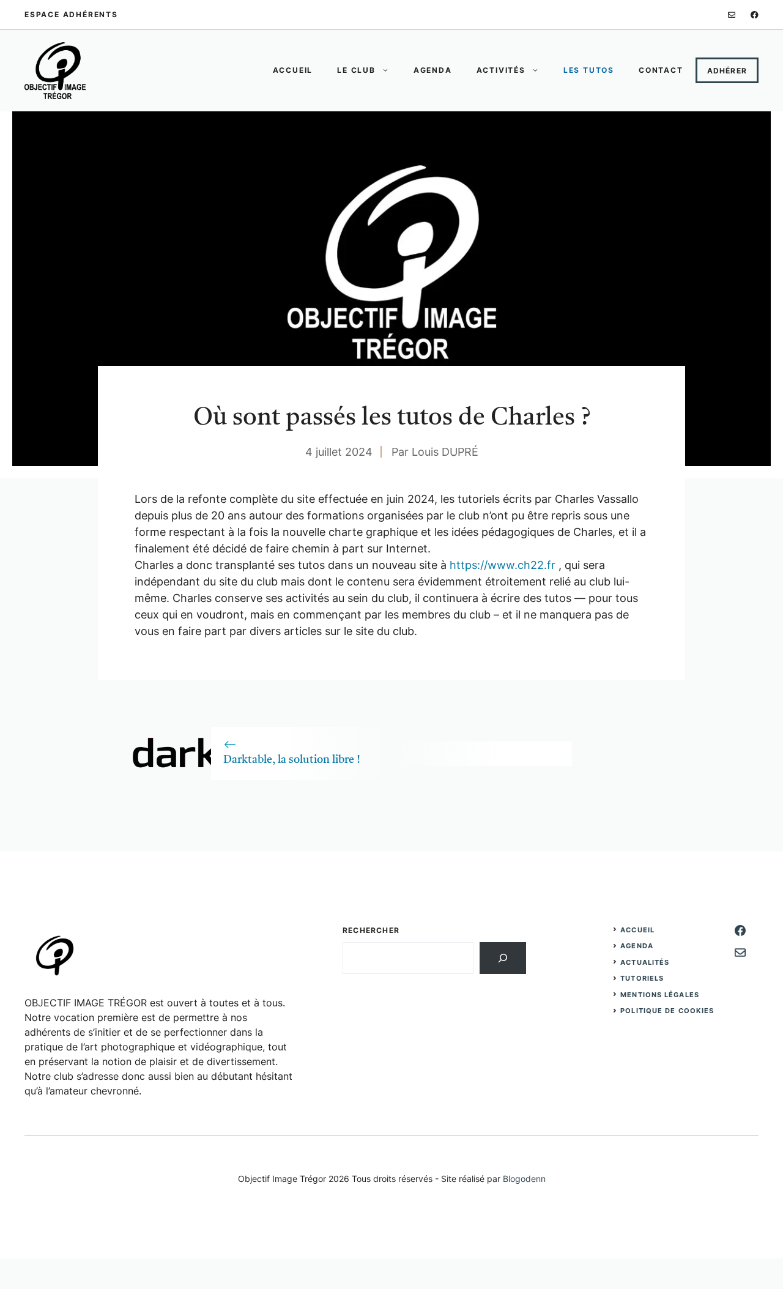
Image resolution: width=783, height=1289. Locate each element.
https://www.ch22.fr (504, 565)
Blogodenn (524, 1178)
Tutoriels (642, 978)
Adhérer (727, 70)
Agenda (433, 70)
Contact (661, 70)
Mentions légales (659, 994)
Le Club (356, 70)
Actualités (644, 962)
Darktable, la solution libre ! (291, 759)
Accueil (293, 70)
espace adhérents (71, 14)
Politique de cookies (667, 1010)
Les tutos (588, 70)
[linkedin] (732, 15)
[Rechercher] (503, 958)
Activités (501, 70)
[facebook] (755, 15)
